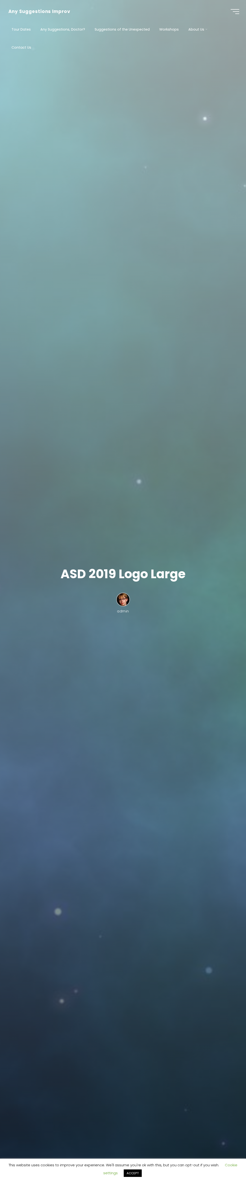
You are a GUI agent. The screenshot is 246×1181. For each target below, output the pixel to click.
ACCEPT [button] (133, 1173)
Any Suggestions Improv (39, 11)
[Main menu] (235, 11)
